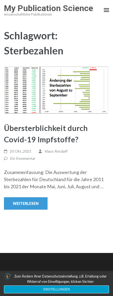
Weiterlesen (26, 203)
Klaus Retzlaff (56, 151)
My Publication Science (48, 8)
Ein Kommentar (22, 158)
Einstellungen (56, 289)
